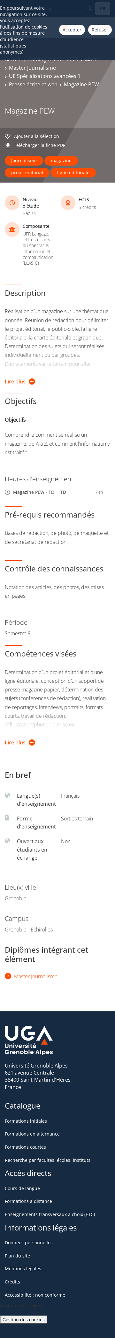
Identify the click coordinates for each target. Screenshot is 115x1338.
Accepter (72, 30)
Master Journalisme (32, 67)
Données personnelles (29, 1242)
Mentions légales (23, 1268)
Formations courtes (25, 1147)
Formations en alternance (32, 1134)
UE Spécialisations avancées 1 (44, 76)
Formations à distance (28, 1201)
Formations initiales (26, 1121)
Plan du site (17, 1256)
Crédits (12, 1282)
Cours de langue (22, 1188)
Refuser (100, 30)
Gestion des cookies (24, 1320)
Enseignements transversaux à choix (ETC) (50, 1214)
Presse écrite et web (33, 84)
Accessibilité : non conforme (35, 1295)
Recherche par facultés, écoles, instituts (47, 1160)
